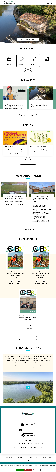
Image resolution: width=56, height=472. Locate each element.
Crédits (37, 457)
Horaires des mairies (29, 430)
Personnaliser (36, 469)
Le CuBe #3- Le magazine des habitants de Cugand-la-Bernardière (15, 273)
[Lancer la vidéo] (28, 387)
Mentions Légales (46, 457)
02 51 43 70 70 (30, 424)
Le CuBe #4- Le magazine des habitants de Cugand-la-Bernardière (28, 317)
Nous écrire (29, 436)
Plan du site (30, 457)
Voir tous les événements (28, 166)
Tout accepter (20, 469)
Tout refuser (28, 469)
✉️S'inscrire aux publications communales (28, 447)
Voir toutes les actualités (28, 115)
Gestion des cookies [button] (10, 457)
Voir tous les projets (28, 229)
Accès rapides (49, 3)
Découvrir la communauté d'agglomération (28, 367)
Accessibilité (21, 457)
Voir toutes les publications (28, 338)
